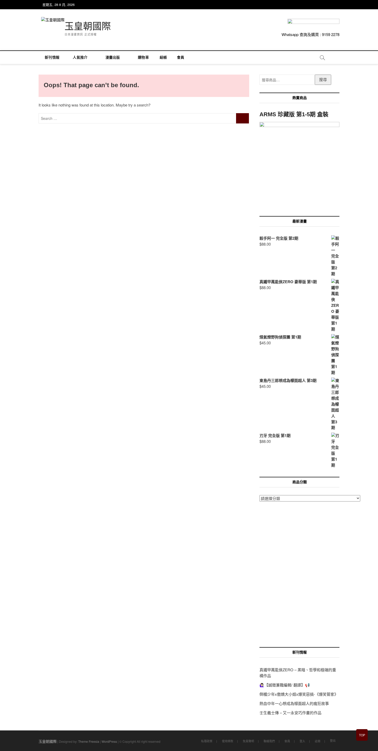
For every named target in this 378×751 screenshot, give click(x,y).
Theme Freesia (88, 741)
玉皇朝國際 (88, 26)
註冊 (317, 741)
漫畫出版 (113, 57)
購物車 (141, 57)
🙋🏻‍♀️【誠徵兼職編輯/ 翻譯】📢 (284, 684)
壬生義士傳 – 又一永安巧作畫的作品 (290, 712)
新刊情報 (52, 57)
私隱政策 (206, 741)
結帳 (163, 57)
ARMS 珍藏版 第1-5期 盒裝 (293, 114)
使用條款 (227, 741)
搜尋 (323, 79)
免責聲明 (248, 741)
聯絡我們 (269, 741)
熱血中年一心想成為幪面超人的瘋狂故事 (294, 703)
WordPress (109, 741)
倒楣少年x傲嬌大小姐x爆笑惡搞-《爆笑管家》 (298, 694)
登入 (302, 741)
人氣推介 (80, 57)
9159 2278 (330, 34)
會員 (180, 57)
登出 (333, 740)
